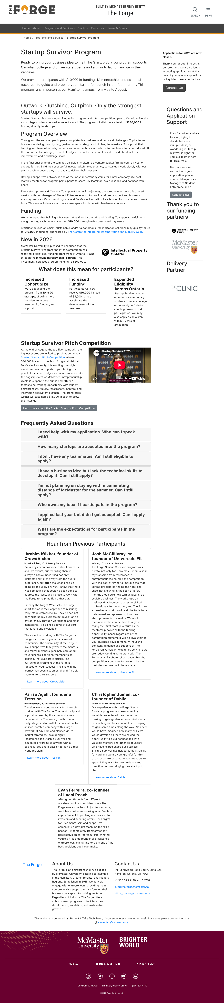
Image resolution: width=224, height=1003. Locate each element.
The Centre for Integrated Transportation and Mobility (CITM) (106, 231)
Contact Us (174, 88)
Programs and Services (49, 37)
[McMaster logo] (112, 953)
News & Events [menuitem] (117, 28)
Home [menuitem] (26, 28)
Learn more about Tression (45, 757)
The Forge (120, 13)
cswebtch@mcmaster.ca (113, 922)
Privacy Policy (145, 964)
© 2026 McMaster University (112, 993)
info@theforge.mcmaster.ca (131, 886)
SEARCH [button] (195, 15)
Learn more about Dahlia (110, 777)
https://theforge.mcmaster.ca (132, 893)
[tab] (86, 434)
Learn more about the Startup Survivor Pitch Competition (59, 408)
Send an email (181, 194)
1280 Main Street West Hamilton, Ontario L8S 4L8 (103, 985)
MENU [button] (208, 15)
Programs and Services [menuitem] (58, 28)
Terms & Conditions (108, 964)
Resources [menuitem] (97, 28)
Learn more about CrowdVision (47, 681)
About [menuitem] (36, 28)
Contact (74, 964)
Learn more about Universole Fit (115, 672)
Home (27, 37)
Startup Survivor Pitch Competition (43, 357)
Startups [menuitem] (83, 28)
